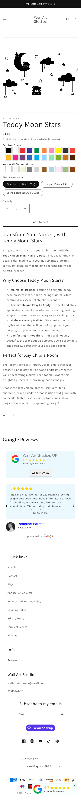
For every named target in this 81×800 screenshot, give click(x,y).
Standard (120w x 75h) (21, 184)
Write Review (40, 472)
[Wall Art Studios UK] (15, 459)
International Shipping (29, 139)
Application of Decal (20, 592)
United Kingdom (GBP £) (39, 766)
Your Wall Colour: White (18, 164)
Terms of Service (17, 627)
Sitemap (13, 635)
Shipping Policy (17, 610)
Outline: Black (12, 145)
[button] (5, 19)
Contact (12, 576)
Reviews (12, 660)
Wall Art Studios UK (40, 455)
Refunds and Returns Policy (24, 601)
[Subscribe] (62, 714)
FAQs (10, 584)
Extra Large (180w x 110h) (23, 192)
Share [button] (10, 414)
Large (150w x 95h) (57, 184)
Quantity (7, 201)
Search (12, 567)
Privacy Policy (16, 618)
